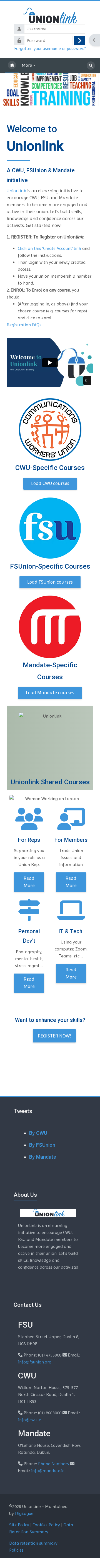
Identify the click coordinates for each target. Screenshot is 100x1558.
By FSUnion (42, 1145)
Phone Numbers (53, 1463)
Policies (16, 1550)
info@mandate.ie (47, 1470)
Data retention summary (33, 1543)
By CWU (38, 1133)
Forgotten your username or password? (50, 48)
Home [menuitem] (12, 65)
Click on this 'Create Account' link (49, 248)
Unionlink (17, 190)
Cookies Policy (46, 1524)
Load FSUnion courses (50, 582)
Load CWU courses (50, 483)
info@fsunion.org (34, 1362)
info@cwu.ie (29, 1419)
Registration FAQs (24, 324)
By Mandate (42, 1157)
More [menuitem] (27, 65)
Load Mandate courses (50, 692)
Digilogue (24, 1513)
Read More (29, 881)
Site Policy (19, 1524)
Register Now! (54, 1036)
